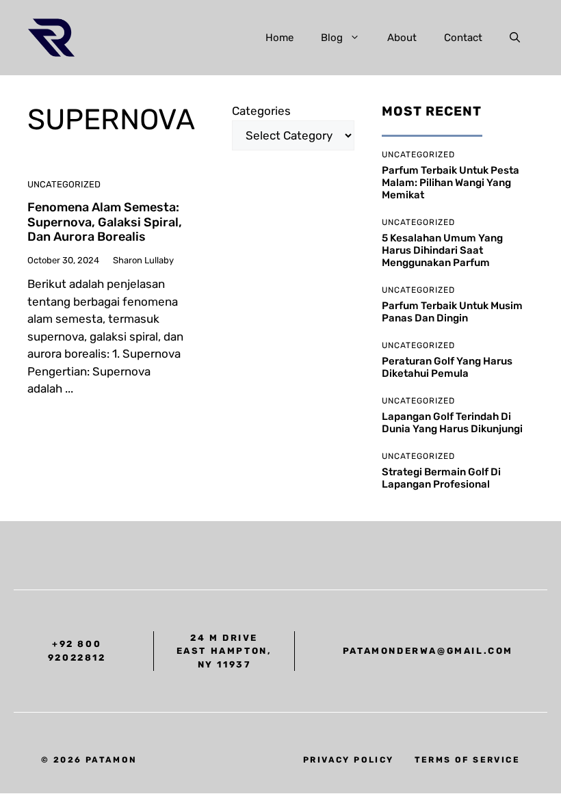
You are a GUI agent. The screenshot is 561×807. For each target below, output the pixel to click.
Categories (261, 111)
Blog (332, 37)
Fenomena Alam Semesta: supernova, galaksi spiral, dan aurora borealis (104, 222)
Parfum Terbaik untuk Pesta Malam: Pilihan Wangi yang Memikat (450, 182)
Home (279, 37)
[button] (515, 37)
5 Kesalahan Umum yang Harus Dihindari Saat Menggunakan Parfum (442, 250)
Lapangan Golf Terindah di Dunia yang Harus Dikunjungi (452, 422)
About (402, 37)
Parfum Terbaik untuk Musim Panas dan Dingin (452, 312)
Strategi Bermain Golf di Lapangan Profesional (441, 478)
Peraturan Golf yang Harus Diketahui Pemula (447, 367)
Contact (463, 37)
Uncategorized (64, 184)
